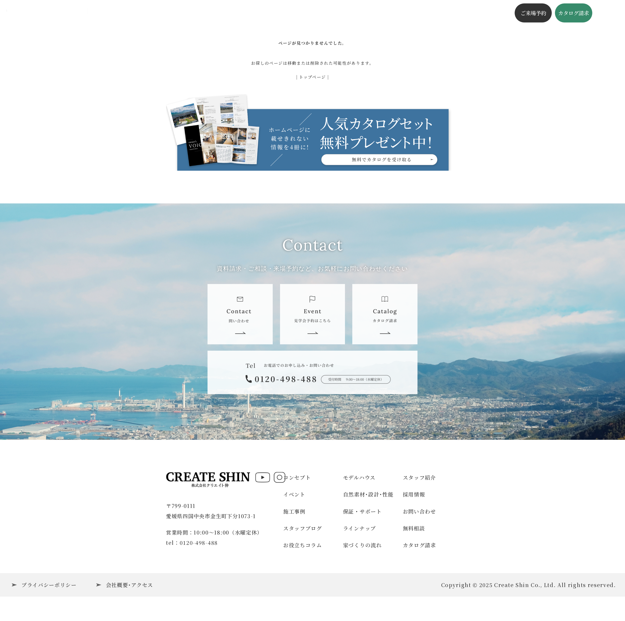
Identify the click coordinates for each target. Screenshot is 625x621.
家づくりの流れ (362, 545)
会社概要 (451, 13)
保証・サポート (362, 511)
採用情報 (414, 494)
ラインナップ (359, 528)
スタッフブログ (350, 13)
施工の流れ (417, 13)
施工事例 (239, 13)
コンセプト (272, 13)
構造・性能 (309, 13)
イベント (208, 13)
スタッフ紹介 (419, 477)
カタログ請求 (573, 13)
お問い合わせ (419, 511)
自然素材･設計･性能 (368, 494)
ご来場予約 (533, 13)
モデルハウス (359, 477)
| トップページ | (312, 77)
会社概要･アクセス (129, 585)
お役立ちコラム (302, 545)
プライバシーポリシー (49, 585)
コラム (387, 13)
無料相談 (414, 528)
